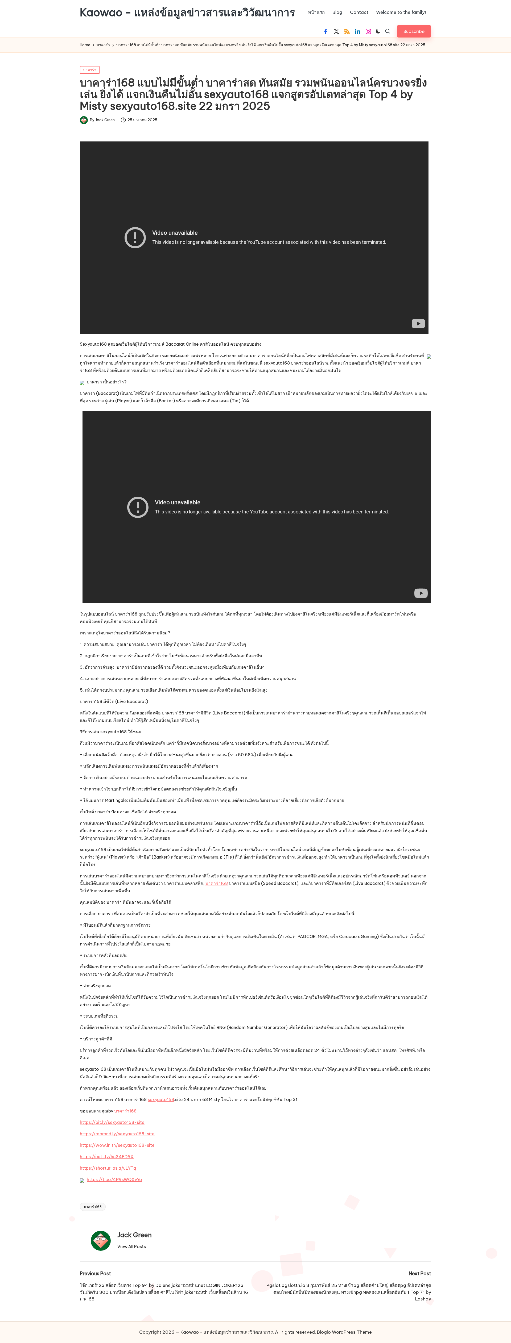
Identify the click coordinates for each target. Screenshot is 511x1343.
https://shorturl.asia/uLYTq (108, 1168)
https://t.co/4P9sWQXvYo (114, 1179)
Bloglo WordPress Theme (344, 1332)
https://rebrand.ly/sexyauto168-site (117, 1133)
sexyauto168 (161, 1099)
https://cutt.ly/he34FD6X (107, 1156)
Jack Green (134, 1235)
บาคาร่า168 (216, 883)
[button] (414, 31)
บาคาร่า (89, 70)
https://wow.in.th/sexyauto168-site (117, 1145)
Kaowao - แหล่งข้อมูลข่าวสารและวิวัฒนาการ (187, 12)
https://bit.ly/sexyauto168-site (112, 1122)
